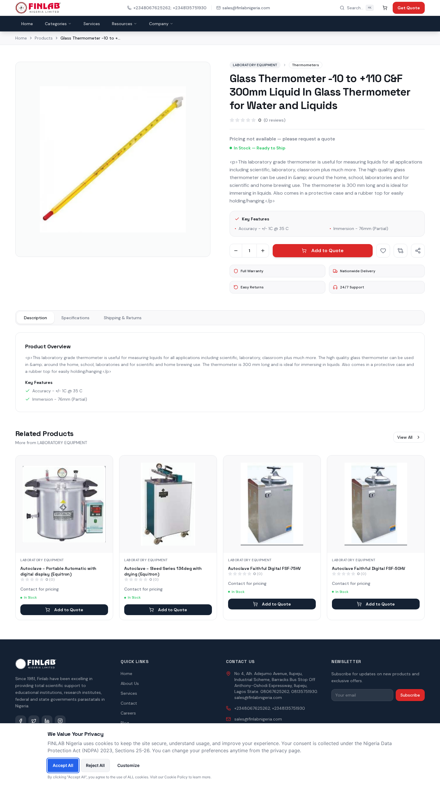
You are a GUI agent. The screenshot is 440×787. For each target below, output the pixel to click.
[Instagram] (60, 720)
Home (27, 23)
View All (404, 437)
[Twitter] (33, 720)
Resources (122, 23)
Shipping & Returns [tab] (123, 317)
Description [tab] (35, 317)
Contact (129, 703)
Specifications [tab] (75, 317)
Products (44, 38)
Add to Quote (327, 250)
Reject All (95, 765)
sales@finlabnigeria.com (246, 7)
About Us (130, 683)
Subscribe (410, 695)
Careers (128, 713)
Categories (56, 23)
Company (159, 23)
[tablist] (220, 317)
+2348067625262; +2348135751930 (170, 7)
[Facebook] (20, 720)
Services (92, 23)
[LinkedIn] (47, 720)
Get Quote (408, 7)
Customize (128, 765)
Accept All (63, 765)
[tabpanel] (220, 372)
